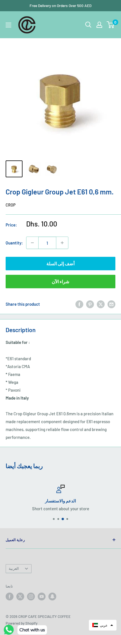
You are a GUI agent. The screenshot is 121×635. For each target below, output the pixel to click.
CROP (10, 205)
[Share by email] (111, 304)
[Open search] (88, 25)
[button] (103, 625)
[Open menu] (8, 25)
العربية (14, 568)
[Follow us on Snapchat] (52, 596)
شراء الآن (60, 281)
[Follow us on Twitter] (20, 596)
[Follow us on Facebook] (10, 596)
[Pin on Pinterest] (90, 304)
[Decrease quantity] (32, 243)
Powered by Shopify (21, 623)
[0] (110, 24)
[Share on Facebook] (79, 304)
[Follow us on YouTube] (42, 596)
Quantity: (14, 242)
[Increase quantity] (62, 243)
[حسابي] (99, 25)
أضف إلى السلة (60, 263)
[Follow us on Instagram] (31, 596)
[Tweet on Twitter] (101, 304)
